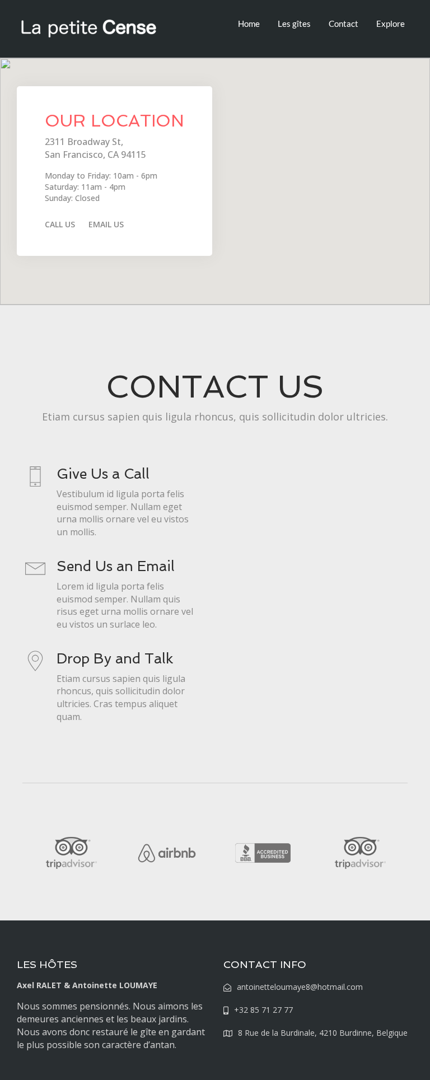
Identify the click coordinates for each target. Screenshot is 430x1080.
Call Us (60, 224)
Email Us (106, 224)
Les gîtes (294, 23)
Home (249, 23)
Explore (390, 23)
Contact (343, 23)
